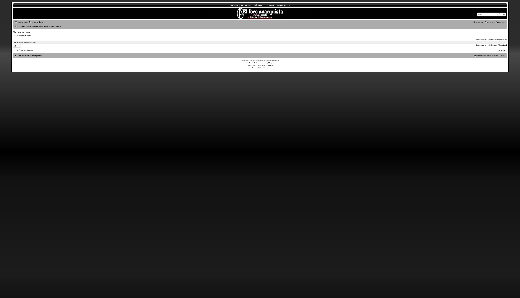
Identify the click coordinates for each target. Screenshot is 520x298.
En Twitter (270, 5)
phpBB (254, 60)
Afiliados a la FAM (283, 5)
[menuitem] (33, 22)
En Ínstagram (258, 5)
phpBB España (268, 65)
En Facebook (246, 5)
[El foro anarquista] (35, 14)
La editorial (234, 5)
